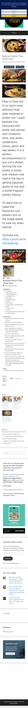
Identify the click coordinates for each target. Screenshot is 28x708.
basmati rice (7, 432)
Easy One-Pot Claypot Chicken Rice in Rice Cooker (7, 418)
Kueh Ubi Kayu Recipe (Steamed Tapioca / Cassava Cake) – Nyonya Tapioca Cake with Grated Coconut (16, 590)
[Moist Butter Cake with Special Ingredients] (7, 399)
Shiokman (6, 613)
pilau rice (17, 434)
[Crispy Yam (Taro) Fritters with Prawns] (18, 399)
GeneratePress (14, 703)
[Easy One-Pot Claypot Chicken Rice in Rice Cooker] (7, 413)
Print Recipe (20, 67)
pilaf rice (10, 434)
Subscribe (8, 558)
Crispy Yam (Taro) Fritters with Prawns (17, 404)
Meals (6, 429)
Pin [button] (10, 278)
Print (5, 278)
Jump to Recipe (9, 67)
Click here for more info (8, 530)
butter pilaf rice (16, 432)
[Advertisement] (14, 681)
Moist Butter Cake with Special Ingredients (6, 404)
